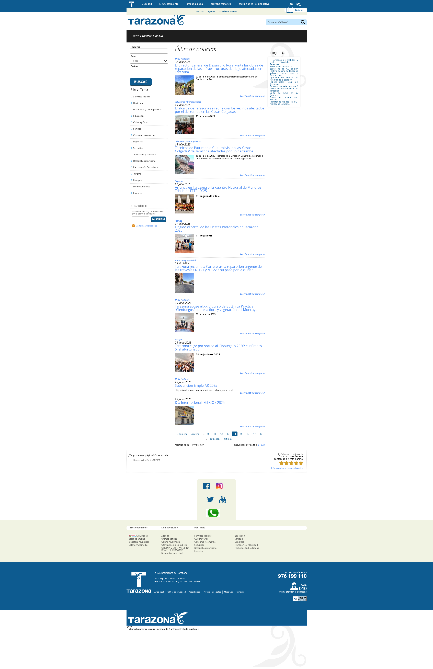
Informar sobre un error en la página (287, 468)
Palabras (135, 47)
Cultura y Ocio (140, 122)
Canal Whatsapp (216, 513)
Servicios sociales (141, 96)
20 (263, 444)
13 (228, 433)
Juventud (137, 193)
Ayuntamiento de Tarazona (157, 19)
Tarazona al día (194, 3)
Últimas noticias (169, 538)
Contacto (240, 592)
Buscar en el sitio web (278, 22)
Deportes (138, 141)
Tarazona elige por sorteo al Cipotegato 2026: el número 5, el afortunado (218, 347)
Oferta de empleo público (174, 544)
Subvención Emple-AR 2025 (196, 385)
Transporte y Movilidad (144, 154)
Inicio (132, 4)
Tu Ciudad (146, 3)
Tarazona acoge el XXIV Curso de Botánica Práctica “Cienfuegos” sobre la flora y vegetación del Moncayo (216, 308)
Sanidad (137, 128)
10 (208, 433)
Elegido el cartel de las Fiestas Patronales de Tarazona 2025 (216, 229)
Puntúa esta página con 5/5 (301, 463)
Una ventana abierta (157, 618)
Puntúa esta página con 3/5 (291, 463)
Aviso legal (159, 592)
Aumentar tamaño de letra (298, 4)
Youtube (222, 499)
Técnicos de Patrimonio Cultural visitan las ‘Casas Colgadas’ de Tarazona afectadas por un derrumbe (214, 149)
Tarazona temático (220, 3)
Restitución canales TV (281, 66)
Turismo (137, 173)
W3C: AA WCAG (300, 598)
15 (241, 433)
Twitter (210, 499)
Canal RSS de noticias (146, 225)
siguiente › (215, 438)
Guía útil (299, 10)
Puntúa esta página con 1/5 (281, 463)
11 (215, 433)
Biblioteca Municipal (139, 541)
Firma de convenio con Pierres (284, 98)
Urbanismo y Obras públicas (147, 109)
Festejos (137, 180)
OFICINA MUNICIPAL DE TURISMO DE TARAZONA (175, 549)
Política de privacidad (176, 592)
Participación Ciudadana (145, 167)
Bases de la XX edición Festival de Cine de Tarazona (284, 69)
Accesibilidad (194, 592)
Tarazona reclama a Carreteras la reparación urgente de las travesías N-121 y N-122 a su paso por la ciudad (218, 268)
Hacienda (138, 103)
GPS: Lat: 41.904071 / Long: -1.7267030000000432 (177, 581)
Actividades (142, 535)
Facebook (206, 486)
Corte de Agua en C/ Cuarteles (284, 94)
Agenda (211, 11)
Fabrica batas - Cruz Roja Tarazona (284, 83)
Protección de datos (212, 592)
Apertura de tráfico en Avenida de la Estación (284, 78)
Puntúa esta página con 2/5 (286, 463)
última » (228, 438)
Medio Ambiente (141, 186)
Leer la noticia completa (252, 95)
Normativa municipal (172, 553)
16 (248, 433)
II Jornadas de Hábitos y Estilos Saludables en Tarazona (284, 62)
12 (221, 433)
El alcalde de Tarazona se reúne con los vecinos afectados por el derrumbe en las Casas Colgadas (219, 110)
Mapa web (228, 592)
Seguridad (138, 148)
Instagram (222, 486)
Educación (138, 115)
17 (254, 433)
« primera (182, 433)
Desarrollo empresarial (144, 160)
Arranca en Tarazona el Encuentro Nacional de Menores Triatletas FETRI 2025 (218, 189)
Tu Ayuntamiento (169, 3)
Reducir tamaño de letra (291, 4)
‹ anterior (195, 433)
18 (261, 433)
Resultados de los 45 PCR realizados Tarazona (284, 102)
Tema (133, 56)
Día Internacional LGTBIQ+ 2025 (200, 402)
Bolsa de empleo (137, 538)
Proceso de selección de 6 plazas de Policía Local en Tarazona (284, 88)
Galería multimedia (228, 11)
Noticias (200, 11)
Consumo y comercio (144, 135)
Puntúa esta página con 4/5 (296, 463)
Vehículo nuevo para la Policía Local (284, 74)
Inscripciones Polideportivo (254, 3)
